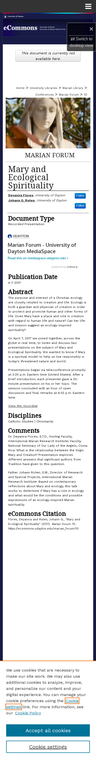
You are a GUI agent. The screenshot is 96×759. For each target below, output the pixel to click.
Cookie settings (48, 747)
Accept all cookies (48, 730)
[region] (48, 710)
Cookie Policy (28, 713)
